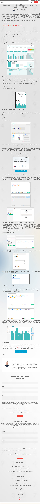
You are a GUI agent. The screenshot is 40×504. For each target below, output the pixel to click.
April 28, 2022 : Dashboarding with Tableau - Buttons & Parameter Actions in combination (20, 471)
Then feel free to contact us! (21, 347)
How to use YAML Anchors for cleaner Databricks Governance (20, 483)
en (32, 2)
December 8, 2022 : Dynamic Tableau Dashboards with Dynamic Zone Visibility (20, 468)
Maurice (17, 9)
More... (20, 473)
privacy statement (26, 410)
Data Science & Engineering (20, 492)
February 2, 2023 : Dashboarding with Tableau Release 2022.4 (20, 466)
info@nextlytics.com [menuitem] (36, 0)
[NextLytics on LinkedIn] (39, 0)
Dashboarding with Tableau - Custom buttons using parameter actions (14, 26)
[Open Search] (30, 2)
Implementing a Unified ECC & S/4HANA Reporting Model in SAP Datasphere (20, 485)
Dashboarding (20, 494)
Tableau (22, 111)
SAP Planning (20, 497)
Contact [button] (36, 2)
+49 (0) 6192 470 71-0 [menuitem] (30, 0)
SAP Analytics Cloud (20, 491)
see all (20, 499)
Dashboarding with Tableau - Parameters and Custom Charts (12, 25)
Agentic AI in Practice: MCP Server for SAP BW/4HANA (20, 480)
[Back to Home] (2, 2)
